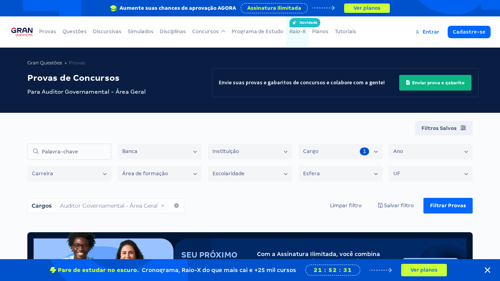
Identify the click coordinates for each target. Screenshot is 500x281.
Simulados (141, 31)
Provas (47, 31)
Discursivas (107, 31)
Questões (74, 31)
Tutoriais (345, 31)
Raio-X (297, 27)
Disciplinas (173, 31)
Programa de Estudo (257, 31)
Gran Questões (44, 63)
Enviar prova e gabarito (437, 82)
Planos (320, 31)
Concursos (205, 31)
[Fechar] (487, 270)
